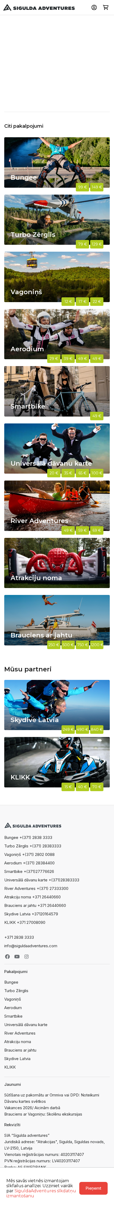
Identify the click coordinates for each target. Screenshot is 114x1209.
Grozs (106, 7)
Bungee (11, 982)
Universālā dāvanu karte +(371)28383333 (41, 879)
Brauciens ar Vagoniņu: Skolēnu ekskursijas (43, 1114)
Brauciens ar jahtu (20, 1050)
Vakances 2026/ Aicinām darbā (32, 1107)
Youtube (17, 956)
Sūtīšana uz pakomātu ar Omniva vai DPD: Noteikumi (51, 1094)
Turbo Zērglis (16, 990)
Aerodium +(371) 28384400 (29, 862)
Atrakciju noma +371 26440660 (32, 896)
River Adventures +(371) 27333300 (36, 888)
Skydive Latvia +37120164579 (31, 913)
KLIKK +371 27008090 (24, 922)
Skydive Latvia (17, 1058)
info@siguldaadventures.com (30, 945)
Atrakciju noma (17, 1041)
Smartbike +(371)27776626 (29, 871)
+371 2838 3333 (19, 937)
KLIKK (10, 1067)
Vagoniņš (12, 999)
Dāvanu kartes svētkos (25, 1101)
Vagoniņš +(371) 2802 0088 (29, 854)
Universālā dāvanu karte (25, 1024)
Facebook (7, 956)
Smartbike (13, 1016)
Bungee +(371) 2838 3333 (28, 837)
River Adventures (20, 1033)
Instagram (26, 956)
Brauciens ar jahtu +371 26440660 (35, 905)
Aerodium (13, 1007)
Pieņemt (93, 1188)
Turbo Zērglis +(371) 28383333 (32, 845)
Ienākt (94, 7)
